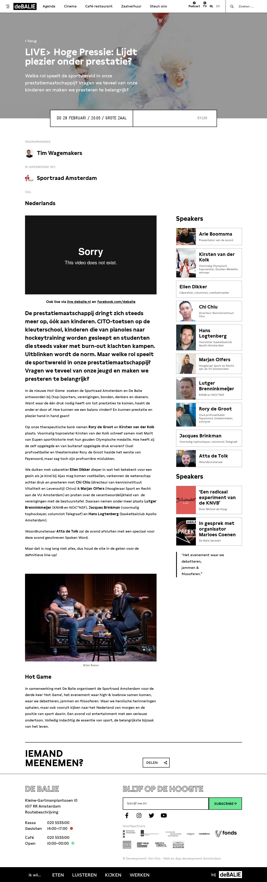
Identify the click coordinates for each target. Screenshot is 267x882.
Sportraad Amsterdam (67, 178)
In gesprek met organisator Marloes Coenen (217, 529)
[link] (128, 707)
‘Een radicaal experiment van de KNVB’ (217, 497)
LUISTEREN (84, 875)
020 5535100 (58, 822)
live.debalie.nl (79, 302)
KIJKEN (113, 875)
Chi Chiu (208, 307)
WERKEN (140, 875)
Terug (31, 41)
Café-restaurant (99, 6)
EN (218, 6)
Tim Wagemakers (59, 153)
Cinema (70, 6)
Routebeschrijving (41, 812)
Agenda (49, 6)
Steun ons (158, 6)
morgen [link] (128, 707)
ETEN (58, 875)
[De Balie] (25, 6)
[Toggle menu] (7, 6)
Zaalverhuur (131, 6)
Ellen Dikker (193, 287)
